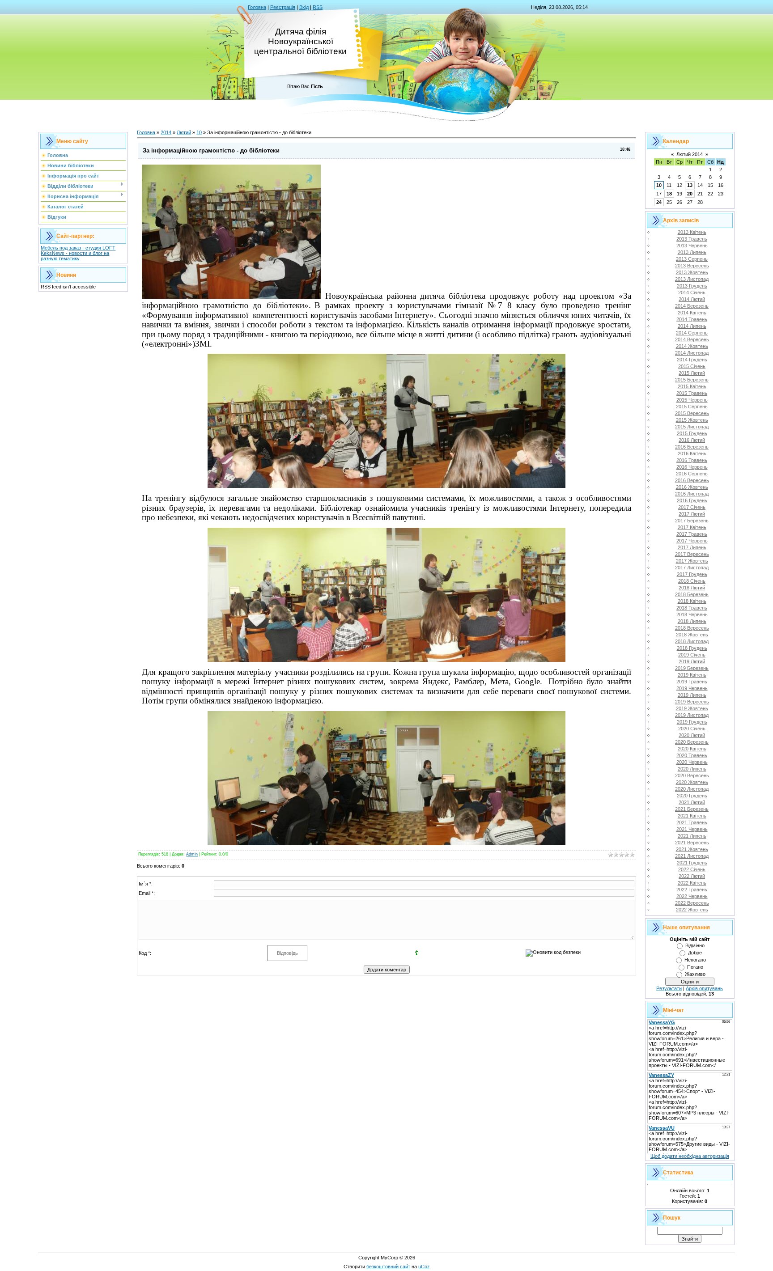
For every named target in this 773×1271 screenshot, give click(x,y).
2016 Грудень (692, 500)
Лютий (184, 132)
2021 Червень (692, 829)
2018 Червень (692, 614)
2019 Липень (692, 695)
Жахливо (695, 974)
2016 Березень (692, 446)
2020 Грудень (692, 795)
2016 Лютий (692, 440)
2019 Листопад (692, 715)
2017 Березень (692, 520)
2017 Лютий (692, 514)
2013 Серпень (692, 259)
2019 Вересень (692, 701)
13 (689, 185)
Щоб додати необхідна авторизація (689, 1156)
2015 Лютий (692, 373)
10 (199, 132)
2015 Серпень (692, 406)
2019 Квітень (692, 675)
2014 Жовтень (692, 346)
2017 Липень (692, 547)
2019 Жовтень (692, 708)
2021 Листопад (692, 856)
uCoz (424, 1266)
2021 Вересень (692, 842)
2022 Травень (691, 889)
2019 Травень (691, 681)
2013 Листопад (692, 279)
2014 (166, 132)
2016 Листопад (692, 493)
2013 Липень (692, 252)
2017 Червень (692, 540)
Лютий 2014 (689, 154)
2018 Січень (691, 581)
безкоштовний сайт (388, 1266)
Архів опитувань (704, 988)
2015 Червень (692, 399)
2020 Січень (691, 728)
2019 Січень (691, 654)
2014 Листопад (692, 353)
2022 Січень (691, 869)
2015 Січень (691, 366)
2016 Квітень (692, 453)
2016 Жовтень (692, 487)
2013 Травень (691, 238)
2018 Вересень (692, 628)
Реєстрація (282, 7)
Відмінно (695, 945)
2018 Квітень (692, 601)
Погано (695, 967)
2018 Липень (692, 621)
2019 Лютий (692, 661)
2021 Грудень (692, 862)
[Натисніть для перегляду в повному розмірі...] (231, 296)
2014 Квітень (692, 312)
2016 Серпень (692, 473)
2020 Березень (692, 742)
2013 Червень (692, 245)
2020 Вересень (692, 775)
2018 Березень (692, 594)
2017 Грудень (692, 574)
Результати (669, 988)
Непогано (695, 959)
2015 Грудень (692, 433)
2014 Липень (692, 326)
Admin (192, 854)
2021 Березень (692, 809)
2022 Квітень (692, 882)
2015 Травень (691, 393)
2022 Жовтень (692, 909)
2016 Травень (691, 460)
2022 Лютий (692, 876)
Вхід (304, 7)
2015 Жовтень (692, 420)
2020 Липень (692, 768)
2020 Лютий (692, 735)
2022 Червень (692, 896)
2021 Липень (692, 836)
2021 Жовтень (692, 849)
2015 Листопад (692, 426)
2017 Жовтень (692, 560)
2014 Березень (692, 306)
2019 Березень (692, 668)
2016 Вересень (692, 480)
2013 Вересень (692, 265)
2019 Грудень (692, 721)
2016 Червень (692, 467)
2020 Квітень (692, 748)
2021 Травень (691, 822)
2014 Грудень (692, 359)
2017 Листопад (692, 567)
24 (659, 202)
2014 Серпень (692, 332)
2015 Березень (692, 379)
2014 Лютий (692, 299)
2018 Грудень (692, 648)
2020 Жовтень (692, 782)
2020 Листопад (692, 789)
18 (669, 193)
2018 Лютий (692, 587)
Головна (257, 7)
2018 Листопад (692, 641)
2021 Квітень (692, 815)
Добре (695, 952)
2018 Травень (691, 607)
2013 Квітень (692, 232)
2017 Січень (691, 507)
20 (689, 193)
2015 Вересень (692, 413)
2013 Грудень (692, 285)
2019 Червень (692, 688)
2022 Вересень (692, 903)
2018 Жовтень (692, 634)
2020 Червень (692, 762)
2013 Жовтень (692, 272)
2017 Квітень (692, 527)
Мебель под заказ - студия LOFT (78, 247)
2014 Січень (691, 292)
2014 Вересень (692, 339)
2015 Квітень (692, 386)
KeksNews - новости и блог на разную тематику (75, 255)
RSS (318, 7)
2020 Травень (691, 755)
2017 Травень (691, 534)
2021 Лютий (692, 802)
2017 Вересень (692, 554)
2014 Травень (691, 319)
